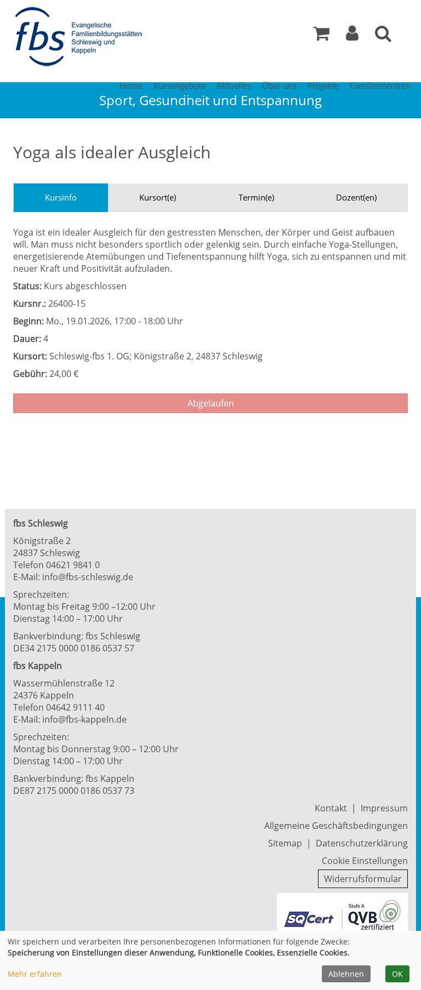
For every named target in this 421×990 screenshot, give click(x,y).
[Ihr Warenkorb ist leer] (321, 36)
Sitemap (285, 843)
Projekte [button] (323, 85)
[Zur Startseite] (81, 37)
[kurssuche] (383, 36)
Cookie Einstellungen (365, 861)
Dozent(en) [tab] (356, 197)
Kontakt (331, 808)
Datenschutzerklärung (362, 843)
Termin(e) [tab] (256, 197)
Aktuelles (234, 85)
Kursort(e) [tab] (157, 197)
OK (397, 974)
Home (131, 85)
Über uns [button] (279, 85)
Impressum (384, 808)
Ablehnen (346, 974)
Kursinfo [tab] (61, 197)
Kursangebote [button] (179, 85)
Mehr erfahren (35, 974)
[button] (352, 36)
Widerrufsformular (363, 879)
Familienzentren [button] (380, 85)
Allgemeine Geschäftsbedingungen (336, 826)
